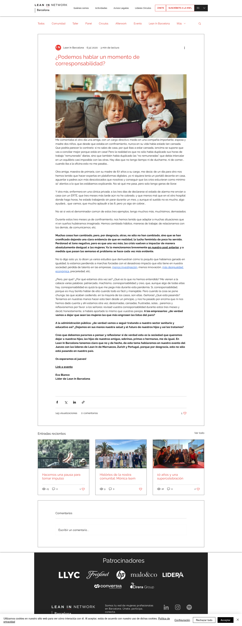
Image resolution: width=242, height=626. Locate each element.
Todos (41, 23)
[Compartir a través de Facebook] (57, 402)
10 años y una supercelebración (170, 476)
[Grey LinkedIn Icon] (166, 607)
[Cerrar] (238, 620)
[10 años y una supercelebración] (178, 454)
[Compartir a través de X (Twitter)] (65, 402)
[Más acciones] (184, 47)
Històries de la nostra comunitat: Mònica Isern (118, 476)
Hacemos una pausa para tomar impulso (61, 476)
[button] (81, 8)
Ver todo (199, 432)
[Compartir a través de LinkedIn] (74, 402)
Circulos (103, 23)
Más (179, 23)
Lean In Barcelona (159, 23)
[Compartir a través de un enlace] (83, 402)
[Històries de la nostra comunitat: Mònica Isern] (121, 454)
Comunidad (58, 23)
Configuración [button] (182, 620)
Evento (138, 23)
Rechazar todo (204, 620)
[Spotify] (189, 607)
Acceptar (225, 620)
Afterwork (121, 23)
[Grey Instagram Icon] (177, 607)
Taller (75, 23)
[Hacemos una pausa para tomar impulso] (63, 454)
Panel (88, 23)
